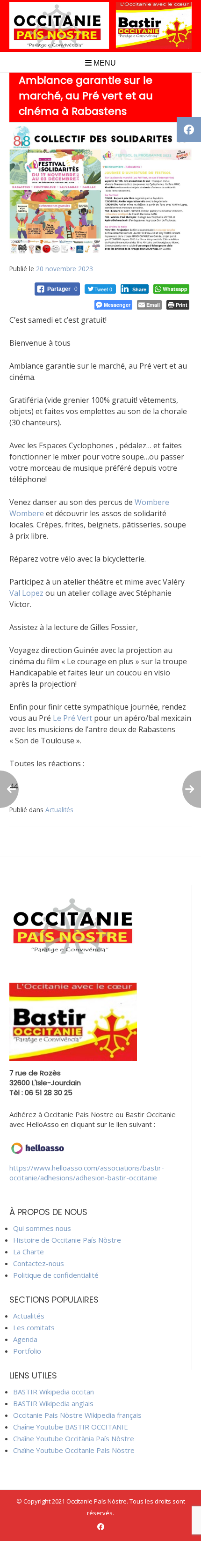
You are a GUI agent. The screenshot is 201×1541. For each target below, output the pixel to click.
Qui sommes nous (42, 1228)
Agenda (25, 1339)
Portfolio (27, 1351)
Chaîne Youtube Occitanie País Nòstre (74, 1450)
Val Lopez (26, 593)
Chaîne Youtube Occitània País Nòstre (73, 1438)
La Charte (28, 1251)
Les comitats (34, 1327)
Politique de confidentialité (56, 1275)
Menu (104, 63)
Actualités (59, 809)
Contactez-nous (38, 1263)
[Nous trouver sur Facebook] (100, 1526)
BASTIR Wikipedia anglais (53, 1403)
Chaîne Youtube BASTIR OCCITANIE (70, 1426)
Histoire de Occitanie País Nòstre (67, 1240)
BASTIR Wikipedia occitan (53, 1391)
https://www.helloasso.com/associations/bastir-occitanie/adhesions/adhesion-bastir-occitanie (86, 1172)
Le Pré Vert (72, 718)
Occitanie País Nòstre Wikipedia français (77, 1415)
